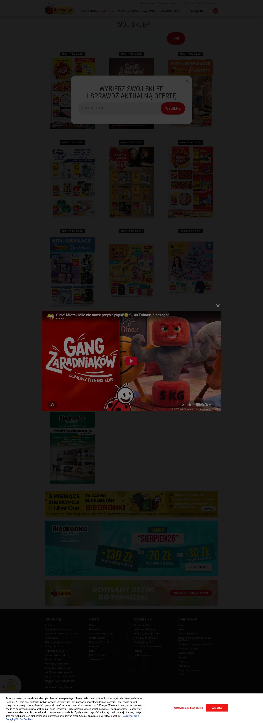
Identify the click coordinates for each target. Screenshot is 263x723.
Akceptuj (217, 707)
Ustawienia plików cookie (188, 707)
